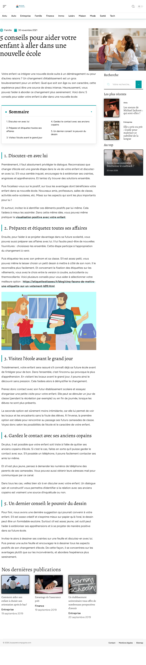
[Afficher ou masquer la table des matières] (60, 112)
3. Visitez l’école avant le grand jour (24, 137)
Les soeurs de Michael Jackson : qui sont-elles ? (133, 110)
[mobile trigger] (5, 6)
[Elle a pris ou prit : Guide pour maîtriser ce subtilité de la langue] (111, 130)
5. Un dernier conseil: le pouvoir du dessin (68, 133)
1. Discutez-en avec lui (17, 121)
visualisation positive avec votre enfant (40, 217)
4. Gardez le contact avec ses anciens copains (70, 123)
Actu (125, 103)
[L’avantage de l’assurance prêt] (49, 584)
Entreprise (7, 609)
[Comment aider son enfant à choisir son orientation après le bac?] (15, 584)
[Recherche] (133, 6)
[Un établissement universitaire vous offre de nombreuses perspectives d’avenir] (82, 584)
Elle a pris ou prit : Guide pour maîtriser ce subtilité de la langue (132, 132)
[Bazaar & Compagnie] (20, 6)
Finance (39, 605)
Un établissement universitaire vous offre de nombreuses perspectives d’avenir (82, 602)
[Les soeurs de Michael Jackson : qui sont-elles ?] (111, 108)
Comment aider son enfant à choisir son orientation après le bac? (14, 600)
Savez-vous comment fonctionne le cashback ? (120, 164)
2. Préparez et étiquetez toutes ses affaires (24, 129)
